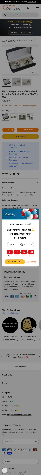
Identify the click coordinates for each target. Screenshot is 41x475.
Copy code (27, 245)
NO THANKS (31, 262)
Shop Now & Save (15, 262)
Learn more (32, 2)
